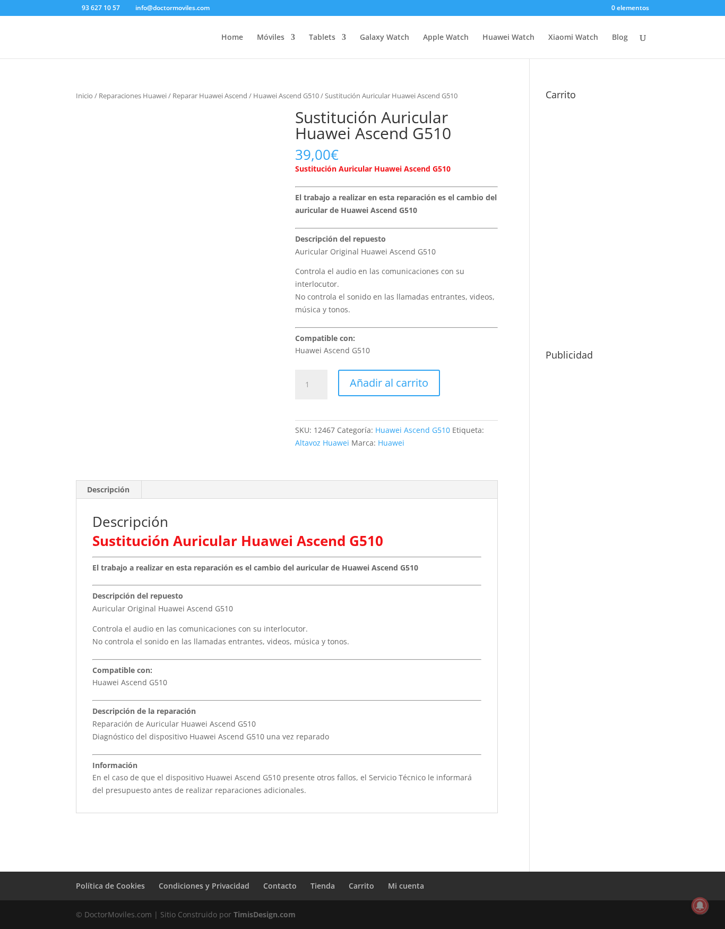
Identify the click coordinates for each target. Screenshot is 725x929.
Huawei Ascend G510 (286, 95)
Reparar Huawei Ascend (209, 95)
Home (232, 37)
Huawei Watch (508, 37)
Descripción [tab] (108, 489)
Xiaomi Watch (573, 37)
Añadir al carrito (389, 383)
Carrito (361, 886)
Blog (620, 37)
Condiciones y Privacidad (204, 886)
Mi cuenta (406, 886)
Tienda (322, 886)
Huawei (391, 443)
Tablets (322, 37)
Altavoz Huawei (322, 443)
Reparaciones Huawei (133, 95)
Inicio (84, 95)
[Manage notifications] (700, 905)
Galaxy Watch (384, 37)
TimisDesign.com (265, 914)
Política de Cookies (110, 886)
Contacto (280, 886)
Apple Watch (446, 37)
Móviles (270, 37)
